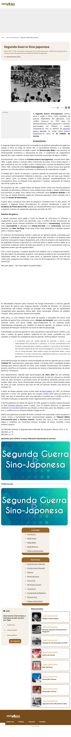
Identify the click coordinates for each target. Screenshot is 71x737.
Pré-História (31, 534)
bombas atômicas (15, 405)
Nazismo (30, 572)
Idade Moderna (32, 547)
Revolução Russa (33, 577)
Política (21, 722)
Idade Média (31, 543)
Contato (42, 722)
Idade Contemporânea (35, 551)
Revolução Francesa (34, 585)
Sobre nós (10, 722)
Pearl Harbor (47, 391)
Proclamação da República (36, 593)
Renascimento (32, 597)
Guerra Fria (31, 581)
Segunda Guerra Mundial (36, 564)
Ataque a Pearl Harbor (35, 601)
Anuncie (32, 722)
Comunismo (31, 589)
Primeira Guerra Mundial (36, 568)
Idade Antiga (31, 538)
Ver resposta (15, 641)
